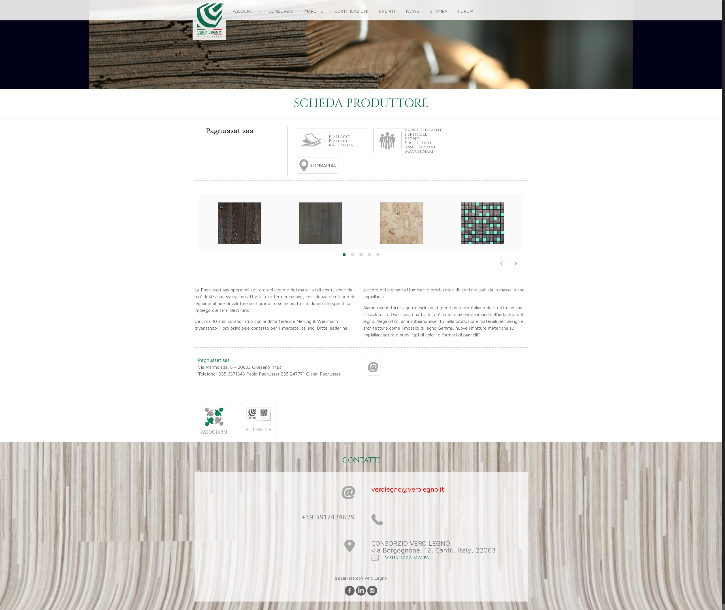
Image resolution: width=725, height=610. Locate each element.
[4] (369, 254)
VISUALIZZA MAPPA (406, 558)
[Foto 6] (482, 244)
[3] (361, 254)
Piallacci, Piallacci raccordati (343, 141)
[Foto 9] (239, 244)
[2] (352, 254)
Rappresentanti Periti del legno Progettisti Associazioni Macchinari (423, 140)
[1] (344, 255)
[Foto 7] (401, 244)
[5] (378, 254)
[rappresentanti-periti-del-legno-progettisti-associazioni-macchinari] (387, 140)
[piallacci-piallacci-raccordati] (311, 139)
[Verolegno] (208, 21)
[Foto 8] (320, 244)
